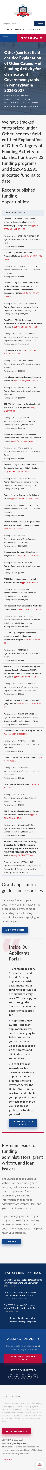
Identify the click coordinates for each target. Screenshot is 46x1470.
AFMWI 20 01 (23, 650)
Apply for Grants (31, 38)
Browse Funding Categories (23, 1321)
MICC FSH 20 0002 (25, 616)
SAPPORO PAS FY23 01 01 (28, 236)
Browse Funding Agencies (22, 1318)
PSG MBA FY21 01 (25, 448)
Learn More (12, 1241)
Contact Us (7, 1459)
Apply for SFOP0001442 (23, 855)
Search (40, 23)
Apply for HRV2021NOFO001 (28, 555)
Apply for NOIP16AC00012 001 (16, 734)
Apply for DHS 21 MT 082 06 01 (16, 471)
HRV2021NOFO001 (25, 562)
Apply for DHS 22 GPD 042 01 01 (26, 327)
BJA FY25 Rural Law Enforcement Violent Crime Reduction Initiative (20, 1306)
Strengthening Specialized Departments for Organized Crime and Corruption (23, 1281)
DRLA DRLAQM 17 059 (27, 825)
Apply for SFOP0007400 (30, 582)
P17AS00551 (23, 768)
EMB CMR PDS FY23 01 (27, 266)
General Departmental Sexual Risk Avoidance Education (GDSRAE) (20, 1294)
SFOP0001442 (26, 862)
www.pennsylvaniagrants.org (15, 1443)
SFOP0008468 (23, 418)
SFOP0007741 (23, 535)
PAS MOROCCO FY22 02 (28, 360)
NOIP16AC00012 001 (26, 741)
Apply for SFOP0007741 (13, 528)
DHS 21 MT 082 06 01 (27, 478)
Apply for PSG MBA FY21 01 (23, 441)
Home (7, 95)
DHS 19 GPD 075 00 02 (27, 714)
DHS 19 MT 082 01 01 (27, 684)
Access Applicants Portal (23, 1122)
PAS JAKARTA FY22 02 (27, 387)
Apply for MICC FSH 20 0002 (30, 609)
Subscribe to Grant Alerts (23, 1358)
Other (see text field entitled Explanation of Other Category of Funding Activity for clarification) (21, 102)
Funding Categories (20, 95)
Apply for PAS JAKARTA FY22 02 (26, 380)
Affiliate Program (15, 29)
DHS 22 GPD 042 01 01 (27, 334)
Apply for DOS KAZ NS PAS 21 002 (24, 498)
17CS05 (21, 794)
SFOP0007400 (23, 589)
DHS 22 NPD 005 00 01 (27, 303)
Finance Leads (33, 29)
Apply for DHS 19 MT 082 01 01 (25, 677)
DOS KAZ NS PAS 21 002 (28, 505)
